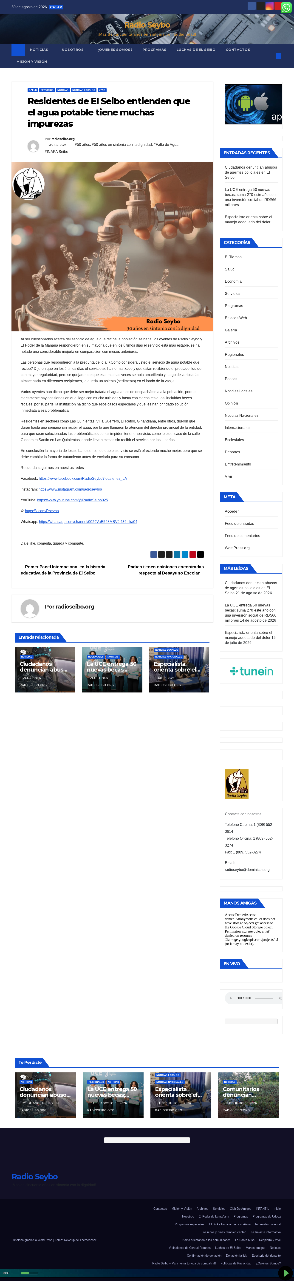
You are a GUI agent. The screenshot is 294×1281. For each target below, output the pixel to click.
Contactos (238, 50)
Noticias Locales (83, 90)
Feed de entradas (239, 524)
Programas (155, 50)
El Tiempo (233, 257)
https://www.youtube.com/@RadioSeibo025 (72, 500)
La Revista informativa (266, 1232)
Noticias (39, 50)
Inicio (277, 1208)
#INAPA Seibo (56, 152)
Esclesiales (234, 440)
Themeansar (88, 1240)
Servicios (47, 90)
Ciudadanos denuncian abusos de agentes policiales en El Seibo (251, 172)
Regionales (96, 656)
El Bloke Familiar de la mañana (230, 1224)
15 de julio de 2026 (175, 1103)
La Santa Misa (244, 1240)
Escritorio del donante (266, 1255)
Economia (233, 281)
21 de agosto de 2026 (41, 1103)
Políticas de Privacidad (235, 1263)
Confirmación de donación (204, 1255)
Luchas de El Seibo (196, 50)
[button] (270, 55)
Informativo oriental (268, 1224)
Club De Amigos (240, 1208)
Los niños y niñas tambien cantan (223, 1232)
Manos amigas (255, 1247)
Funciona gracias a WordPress (32, 1240)
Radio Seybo (147, 25)
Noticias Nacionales (168, 656)
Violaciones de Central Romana (190, 1247)
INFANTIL (262, 1208)
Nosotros (73, 50)
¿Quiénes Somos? (115, 50)
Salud (33, 90)
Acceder (232, 511)
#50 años (82, 144)
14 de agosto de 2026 (109, 1103)
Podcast (231, 379)
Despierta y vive (270, 1240)
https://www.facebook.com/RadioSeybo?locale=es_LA (83, 478)
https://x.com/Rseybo (42, 511)
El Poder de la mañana (214, 1216)
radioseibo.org (62, 139)
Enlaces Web (236, 318)
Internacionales (238, 428)
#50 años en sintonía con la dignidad (122, 144)
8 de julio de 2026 (242, 1103)
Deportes (232, 452)
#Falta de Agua (166, 144)
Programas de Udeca (267, 1216)
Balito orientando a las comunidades (206, 1240)
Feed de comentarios (242, 536)
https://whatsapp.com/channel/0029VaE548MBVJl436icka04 (88, 522)
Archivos (232, 342)
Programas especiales (189, 1224)
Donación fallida (236, 1255)
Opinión (231, 403)
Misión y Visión (32, 62)
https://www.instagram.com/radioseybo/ (70, 489)
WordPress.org (237, 548)
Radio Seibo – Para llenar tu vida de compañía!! (184, 1263)
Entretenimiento (238, 464)
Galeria (231, 330)
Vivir (102, 90)
